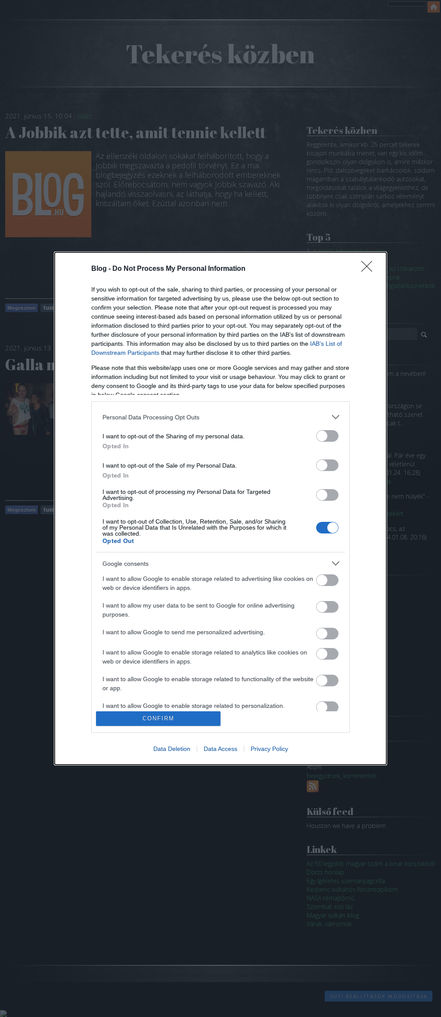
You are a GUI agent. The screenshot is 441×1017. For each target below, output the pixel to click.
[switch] (327, 436)
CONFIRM (158, 718)
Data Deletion (171, 748)
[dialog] (220, 508)
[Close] (369, 269)
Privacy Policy (269, 748)
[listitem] (220, 417)
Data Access (220, 748)
